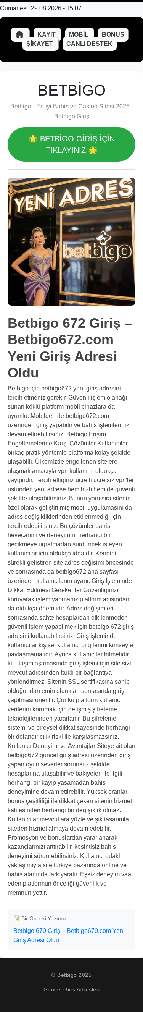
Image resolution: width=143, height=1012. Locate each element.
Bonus (113, 34)
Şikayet (40, 43)
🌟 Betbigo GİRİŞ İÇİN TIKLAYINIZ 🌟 (71, 144)
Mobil (79, 34)
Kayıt (47, 34)
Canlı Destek (89, 43)
